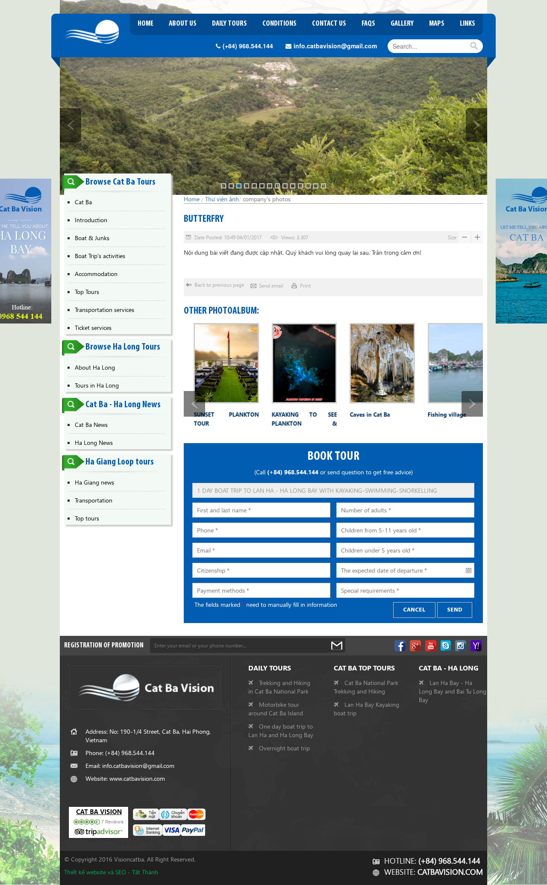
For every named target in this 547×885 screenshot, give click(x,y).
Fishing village (437, 414)
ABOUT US (183, 24)
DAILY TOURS (229, 24)
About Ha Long (95, 367)
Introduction (91, 220)
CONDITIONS (279, 24)
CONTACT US (329, 24)
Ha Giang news (94, 482)
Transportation (93, 500)
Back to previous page (219, 285)
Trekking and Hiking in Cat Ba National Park (279, 687)
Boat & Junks (92, 238)
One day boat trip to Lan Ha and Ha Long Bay (280, 730)
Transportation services (104, 310)
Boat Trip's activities (100, 256)
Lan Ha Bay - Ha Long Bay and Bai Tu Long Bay (452, 691)
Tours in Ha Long (97, 385)
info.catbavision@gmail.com (335, 45)
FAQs (368, 24)
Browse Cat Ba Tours (120, 182)
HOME (145, 24)
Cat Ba (83, 202)
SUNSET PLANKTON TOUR (216, 419)
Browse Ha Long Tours (122, 347)
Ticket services (93, 327)
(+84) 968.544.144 (249, 45)
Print (305, 285)
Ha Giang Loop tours (119, 462)
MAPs (436, 24)
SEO (120, 872)
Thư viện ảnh (222, 199)
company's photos (267, 199)
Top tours (87, 518)
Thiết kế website (85, 872)
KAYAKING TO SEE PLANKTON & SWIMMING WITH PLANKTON (294, 420)
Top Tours (87, 292)
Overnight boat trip (283, 748)
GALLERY (402, 24)
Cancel (414, 610)
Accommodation (96, 274)
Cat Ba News (91, 424)
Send (454, 610)
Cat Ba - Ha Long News (123, 405)
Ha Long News (94, 442)
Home (192, 199)
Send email (271, 285)
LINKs (467, 24)
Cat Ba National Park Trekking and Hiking (366, 687)
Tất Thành (145, 872)
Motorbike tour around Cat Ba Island (275, 708)
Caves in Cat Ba (360, 414)
